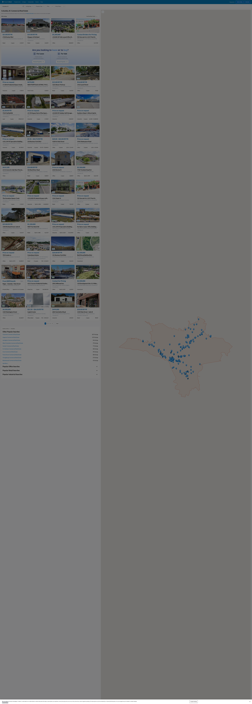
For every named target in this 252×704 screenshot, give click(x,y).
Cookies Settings (193, 701)
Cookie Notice (5, 702)
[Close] (249, 701)
